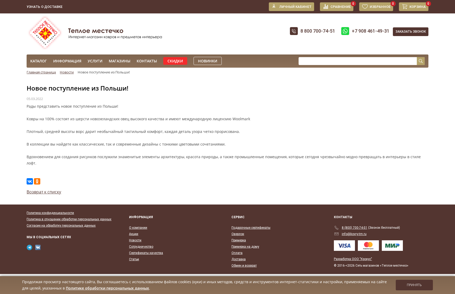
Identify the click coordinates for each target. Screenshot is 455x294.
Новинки (207, 60)
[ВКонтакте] (30, 181)
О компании (138, 228)
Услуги (95, 60)
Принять (414, 285)
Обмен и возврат (244, 265)
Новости (135, 240)
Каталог (38, 60)
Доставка (238, 259)
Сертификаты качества (146, 253)
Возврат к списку (44, 192)
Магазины (119, 60)
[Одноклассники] (37, 181)
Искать (421, 61)
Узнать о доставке (44, 7)
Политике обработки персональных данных (107, 288)
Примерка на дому (245, 246)
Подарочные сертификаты (250, 228)
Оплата (237, 253)
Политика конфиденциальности (50, 213)
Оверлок (237, 234)
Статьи (134, 259)
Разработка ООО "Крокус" (353, 259)
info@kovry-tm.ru (354, 234)
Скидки (175, 60)
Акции (133, 234)
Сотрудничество (141, 246)
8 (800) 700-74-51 (354, 228)
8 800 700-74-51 (317, 31)
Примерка (238, 240)
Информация (67, 60)
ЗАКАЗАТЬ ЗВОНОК (410, 31)
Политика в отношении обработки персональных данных (69, 219)
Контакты (147, 60)
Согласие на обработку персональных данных (61, 225)
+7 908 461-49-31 (370, 31)
